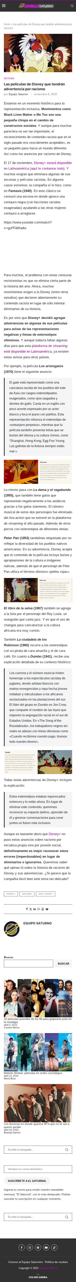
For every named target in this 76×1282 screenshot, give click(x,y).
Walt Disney (46, 894)
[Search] (72, 5)
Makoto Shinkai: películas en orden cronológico (33, 1072)
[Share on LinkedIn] (35, 909)
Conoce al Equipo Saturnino (25, 1262)
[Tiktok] (72, 17)
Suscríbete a (27, 1180)
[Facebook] (55, 17)
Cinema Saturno (48, 1268)
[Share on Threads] (42, 909)
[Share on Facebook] (27, 909)
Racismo (27, 894)
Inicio (7, 24)
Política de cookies (56, 1262)
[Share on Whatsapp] (38, 909)
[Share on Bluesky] (47, 909)
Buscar (8, 957)
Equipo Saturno (18, 94)
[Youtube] (68, 17)
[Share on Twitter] (30, 909)
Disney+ (55, 834)
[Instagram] (59, 17)
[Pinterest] (63, 17)
